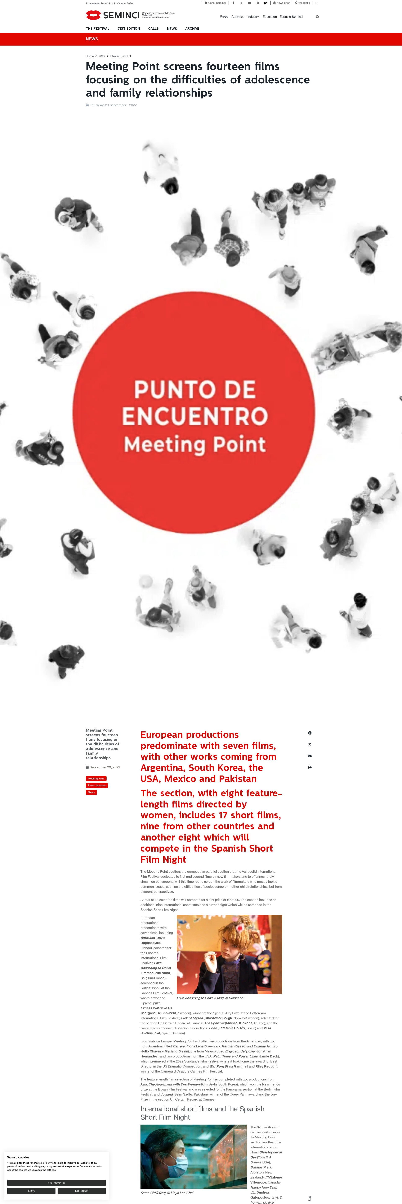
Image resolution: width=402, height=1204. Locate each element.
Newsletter (283, 2)
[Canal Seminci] (206, 2)
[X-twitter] (241, 3)
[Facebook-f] (233, 3)
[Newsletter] (274, 2)
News (172, 29)
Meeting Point (119, 56)
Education (270, 16)
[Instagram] (257, 3)
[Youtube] (249, 3)
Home (90, 56)
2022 (102, 56)
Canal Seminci (217, 2)
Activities (238, 16)
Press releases (97, 785)
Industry (253, 16)
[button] (224, 16)
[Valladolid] (296, 2)
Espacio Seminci (291, 16)
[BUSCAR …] (318, 17)
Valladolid (304, 2)
